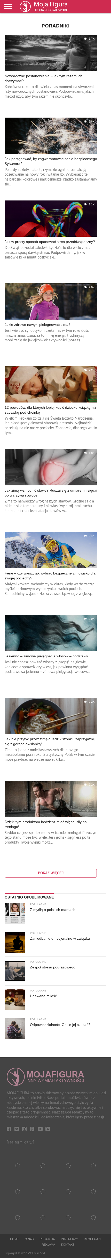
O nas (29, 1239)
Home (14, 1239)
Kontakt (67, 1244)
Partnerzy (69, 1239)
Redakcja (47, 1239)
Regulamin (92, 1239)
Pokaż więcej (51, 873)
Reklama (48, 1244)
